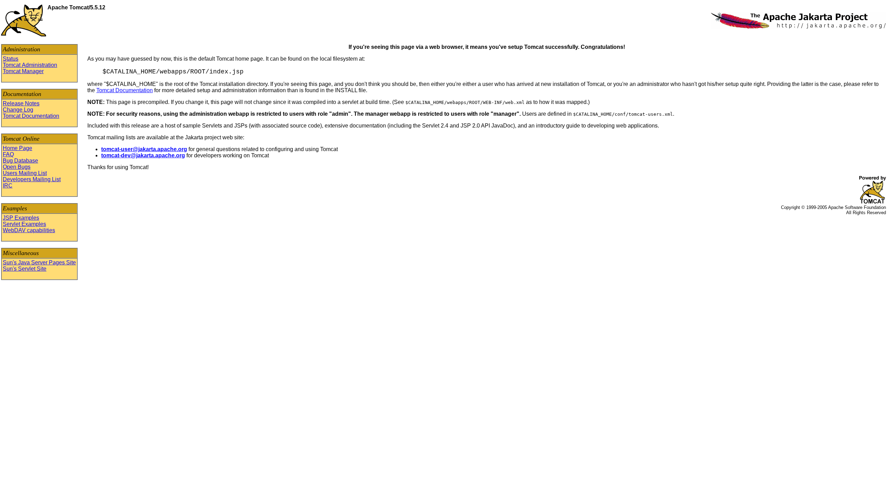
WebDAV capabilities (29, 230)
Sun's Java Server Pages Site (39, 262)
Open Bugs (16, 167)
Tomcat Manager (23, 71)
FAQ (8, 154)
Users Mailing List (25, 173)
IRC (7, 186)
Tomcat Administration (30, 65)
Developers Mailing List (32, 179)
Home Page (17, 148)
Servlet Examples (24, 224)
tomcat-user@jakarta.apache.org (144, 149)
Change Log (18, 110)
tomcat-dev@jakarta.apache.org (143, 155)
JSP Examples (21, 218)
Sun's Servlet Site (24, 269)
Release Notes (21, 103)
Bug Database (20, 161)
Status (10, 59)
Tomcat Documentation (31, 116)
